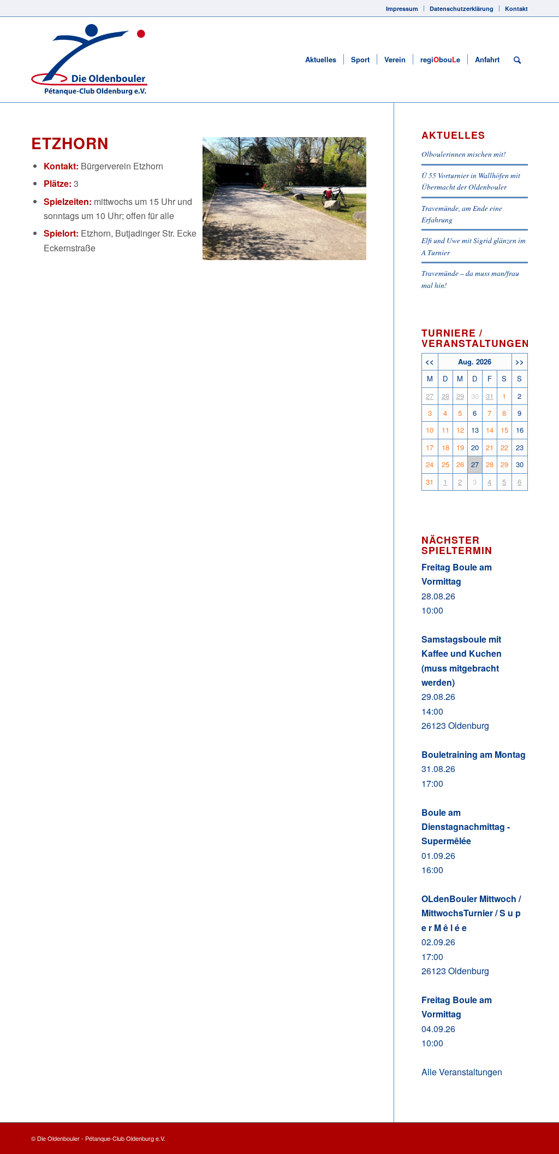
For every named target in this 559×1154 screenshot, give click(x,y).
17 (429, 447)
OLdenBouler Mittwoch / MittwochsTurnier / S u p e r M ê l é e (471, 913)
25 (445, 464)
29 (460, 396)
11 (445, 430)
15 (504, 430)
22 (504, 447)
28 (445, 396)
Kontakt (516, 8)
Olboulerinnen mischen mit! (463, 154)
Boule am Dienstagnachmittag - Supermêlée (465, 826)
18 (445, 447)
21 (489, 447)
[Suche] (517, 59)
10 (429, 430)
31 (489, 396)
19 (460, 447)
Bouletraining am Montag (473, 754)
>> (519, 361)
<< (429, 361)
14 (489, 430)
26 (460, 464)
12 (460, 430)
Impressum (402, 8)
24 (429, 464)
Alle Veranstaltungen (461, 1071)
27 (429, 396)
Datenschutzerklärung (461, 8)
